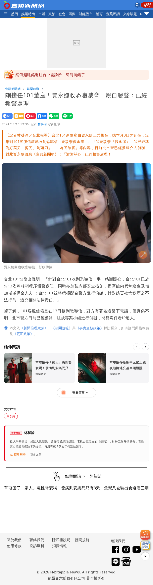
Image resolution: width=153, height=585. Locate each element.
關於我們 (14, 539)
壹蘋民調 (113, 14)
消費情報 (59, 545)
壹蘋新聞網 (13, 89)
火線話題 (130, 14)
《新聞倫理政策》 (34, 328)
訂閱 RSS (20, 454)
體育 (99, 14)
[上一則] (136, 346)
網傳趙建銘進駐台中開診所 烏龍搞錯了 (50, 74)
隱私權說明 (60, 539)
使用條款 (14, 545)
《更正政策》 (23, 333)
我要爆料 (29, 118)
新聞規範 (82, 539)
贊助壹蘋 (18, 118)
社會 (62, 14)
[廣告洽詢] (145, 545)
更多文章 (35, 454)
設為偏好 (6, 118)
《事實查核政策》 (90, 328)
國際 (72, 14)
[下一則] (145, 346)
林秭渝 (42, 124)
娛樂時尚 (28, 14)
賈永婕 (11, 416)
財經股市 (86, 14)
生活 (41, 14)
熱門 (14, 14)
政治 (51, 14)
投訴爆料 (36, 545)
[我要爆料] (145, 535)
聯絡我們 (36, 539)
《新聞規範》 (61, 328)
